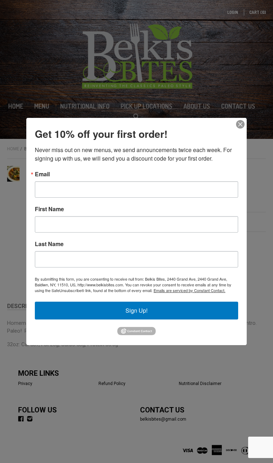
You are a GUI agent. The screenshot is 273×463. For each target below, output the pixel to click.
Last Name (49, 244)
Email (42, 174)
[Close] (240, 124)
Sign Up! (136, 310)
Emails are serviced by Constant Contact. (189, 290)
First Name (49, 209)
